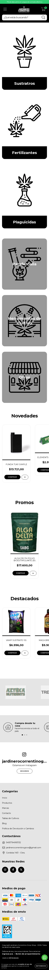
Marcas (5, 808)
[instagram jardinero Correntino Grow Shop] (5, 870)
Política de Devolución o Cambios (18, 828)
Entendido (41, 966)
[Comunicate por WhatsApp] (45, 957)
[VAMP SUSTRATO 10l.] (25, 653)
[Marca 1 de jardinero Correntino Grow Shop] (15, 692)
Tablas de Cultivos (10, 818)
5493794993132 (13, 842)
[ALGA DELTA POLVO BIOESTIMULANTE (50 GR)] (33, 573)
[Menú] (5, 9)
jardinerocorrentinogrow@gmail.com (23, 847)
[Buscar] (43, 17)
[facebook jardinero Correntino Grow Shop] (13, 870)
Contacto (6, 813)
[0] (43, 10)
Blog (4, 823)
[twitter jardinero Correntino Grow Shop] (21, 870)
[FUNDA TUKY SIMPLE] (25, 477)
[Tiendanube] (10, 958)
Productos (7, 803)
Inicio (4, 798)
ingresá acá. (7, 954)
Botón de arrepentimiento (28, 954)
